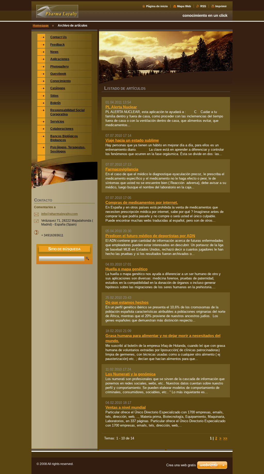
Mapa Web (184, 6)
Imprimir (221, 6)
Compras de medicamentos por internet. (141, 202)
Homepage (41, 25)
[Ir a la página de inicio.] (57, 15)
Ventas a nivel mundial (125, 407)
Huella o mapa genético (126, 269)
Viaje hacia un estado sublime (132, 140)
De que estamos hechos (126, 302)
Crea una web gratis (181, 465)
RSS (203, 6)
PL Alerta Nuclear (121, 107)
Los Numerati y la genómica (130, 374)
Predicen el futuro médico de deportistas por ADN (150, 236)
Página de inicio (157, 6)
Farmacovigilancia (121, 169)
